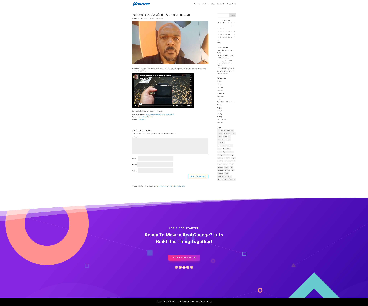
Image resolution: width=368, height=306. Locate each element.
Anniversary (230, 130)
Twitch (226, 173)
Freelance (220, 87)
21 (229, 34)
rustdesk (220, 167)
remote (226, 164)
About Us (197, 4)
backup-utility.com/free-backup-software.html (160, 114)
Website (134, 170)
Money (226, 161)
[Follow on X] (180, 267)
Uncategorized (221, 120)
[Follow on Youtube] (191, 267)
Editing (219, 149)
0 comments (159, 18)
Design (219, 84)
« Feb (218, 42)
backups (220, 133)
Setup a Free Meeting (184, 257)
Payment (232, 161)
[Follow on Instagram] (187, 267)
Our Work (206, 4)
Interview (220, 158)
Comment (136, 137)
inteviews (227, 158)
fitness (219, 152)
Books (219, 81)
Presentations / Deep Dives (225, 102)
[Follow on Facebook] (176, 267)
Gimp (231, 155)
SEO (232, 167)
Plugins (220, 164)
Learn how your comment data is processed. (171, 186)
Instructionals (221, 93)
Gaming (220, 155)
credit (225, 136)
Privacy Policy (231, 4)
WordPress (232, 179)
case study (227, 133)
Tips (232, 170)
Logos (219, 99)
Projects (219, 108)
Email (134, 164)
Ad (218, 130)
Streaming (220, 170)
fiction (228, 149)
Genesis (226, 155)
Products (151, 18)
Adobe (223, 130)
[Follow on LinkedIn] (184, 267)
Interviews (220, 96)
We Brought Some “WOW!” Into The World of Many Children (225, 63)
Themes (227, 170)
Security (219, 114)
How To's (220, 90)
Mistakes (220, 161)
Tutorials (220, 173)
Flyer (224, 152)
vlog (219, 179)
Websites (220, 123)
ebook (230, 146)
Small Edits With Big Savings (225, 68)
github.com (141, 119)
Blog (212, 4)
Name (134, 159)
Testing (219, 117)
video (229, 176)
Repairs (219, 111)
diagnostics (221, 143)
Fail (224, 149)
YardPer (136, 18)
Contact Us (220, 4)
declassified (221, 140)
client (233, 133)
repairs (231, 164)
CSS (229, 136)
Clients (219, 136)
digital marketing (222, 146)
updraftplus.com (147, 117)
